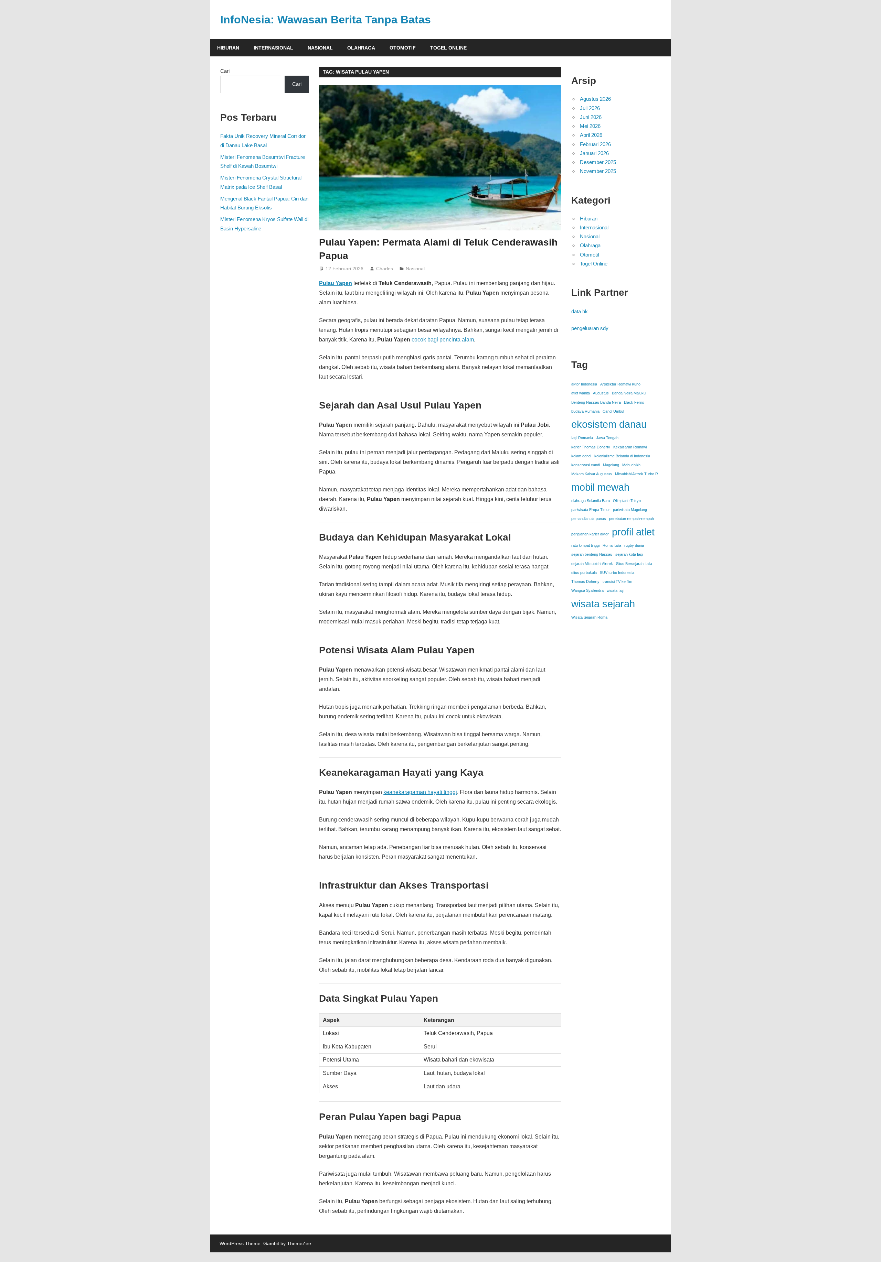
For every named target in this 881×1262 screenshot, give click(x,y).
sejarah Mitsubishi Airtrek (592, 564)
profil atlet (633, 531)
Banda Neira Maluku (629, 393)
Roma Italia (612, 545)
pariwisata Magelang (630, 510)
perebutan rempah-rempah (631, 518)
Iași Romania (582, 438)
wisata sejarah (603, 603)
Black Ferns (634, 402)
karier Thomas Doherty (590, 447)
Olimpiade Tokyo (627, 501)
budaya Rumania (585, 411)
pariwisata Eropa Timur (590, 510)
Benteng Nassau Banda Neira (596, 402)
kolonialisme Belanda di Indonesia (622, 456)
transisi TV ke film (617, 581)
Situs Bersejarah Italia (634, 564)
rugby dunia (634, 545)
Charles (384, 268)
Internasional (273, 48)
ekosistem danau (609, 424)
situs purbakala (584, 572)
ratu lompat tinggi (585, 545)
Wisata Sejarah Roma (589, 617)
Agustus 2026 (595, 99)
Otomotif (403, 48)
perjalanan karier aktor (590, 534)
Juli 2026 (590, 108)
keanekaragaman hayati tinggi (420, 792)
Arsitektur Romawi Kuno (620, 384)
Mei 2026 (590, 126)
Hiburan (228, 48)
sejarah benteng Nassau (591, 554)
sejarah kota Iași (629, 554)
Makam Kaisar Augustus (591, 474)
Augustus (601, 393)
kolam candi (581, 456)
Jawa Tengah (607, 438)
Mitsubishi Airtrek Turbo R (636, 474)
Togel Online (448, 48)
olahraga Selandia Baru (590, 501)
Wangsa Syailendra (587, 590)
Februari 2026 (595, 144)
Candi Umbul (613, 411)
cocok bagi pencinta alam (443, 339)
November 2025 (598, 171)
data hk (579, 311)
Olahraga (361, 48)
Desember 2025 (598, 162)
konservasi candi (585, 465)
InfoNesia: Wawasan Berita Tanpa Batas (325, 19)
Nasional (320, 48)
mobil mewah (600, 487)
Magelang (611, 465)
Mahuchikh (631, 465)
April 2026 (591, 135)
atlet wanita (580, 393)
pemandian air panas (588, 518)
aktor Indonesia (584, 384)
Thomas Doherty (585, 581)
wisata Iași (615, 590)
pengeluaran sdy (589, 328)
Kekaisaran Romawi (630, 447)
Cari (225, 71)
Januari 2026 (594, 153)
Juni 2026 (591, 117)
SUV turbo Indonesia (617, 572)
